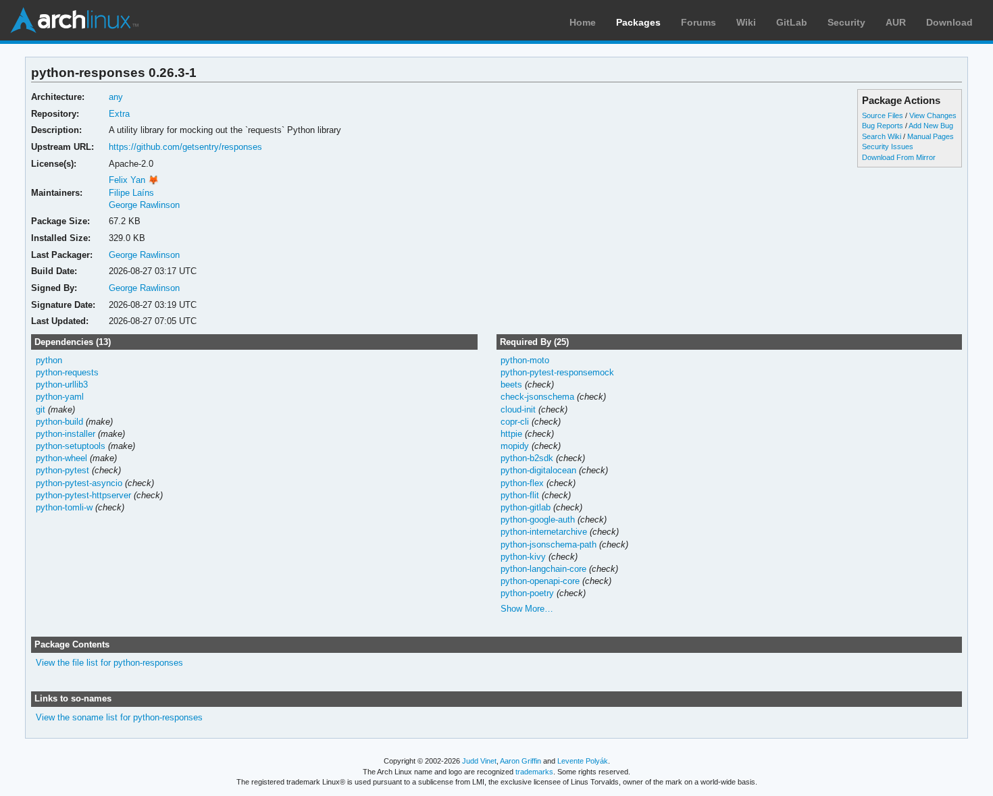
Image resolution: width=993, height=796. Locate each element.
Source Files (882, 115)
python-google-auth (538, 519)
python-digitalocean (538, 470)
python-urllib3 (62, 384)
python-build (59, 422)
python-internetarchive (544, 532)
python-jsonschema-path (548, 544)
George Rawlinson (144, 205)
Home (582, 22)
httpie (511, 434)
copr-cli (515, 422)
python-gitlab (526, 507)
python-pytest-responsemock (557, 372)
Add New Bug (931, 126)
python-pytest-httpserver (83, 495)
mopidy (515, 446)
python (49, 360)
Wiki (746, 22)
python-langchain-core (543, 569)
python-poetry (527, 593)
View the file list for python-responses (109, 663)
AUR (896, 22)
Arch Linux (74, 20)
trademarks (534, 772)
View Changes (933, 115)
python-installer (65, 434)
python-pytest (62, 470)
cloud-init (518, 409)
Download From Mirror (899, 157)
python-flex (522, 483)
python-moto (525, 360)
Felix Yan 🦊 (134, 180)
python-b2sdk (527, 458)
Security (846, 22)
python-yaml (60, 397)
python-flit (520, 495)
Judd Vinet (479, 761)
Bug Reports (882, 126)
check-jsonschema (537, 397)
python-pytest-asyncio (79, 483)
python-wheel (61, 458)
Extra (119, 114)
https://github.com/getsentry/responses (185, 147)
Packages (638, 22)
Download (949, 22)
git (40, 409)
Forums (698, 22)
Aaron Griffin (520, 761)
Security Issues (887, 146)
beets (511, 384)
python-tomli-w (64, 507)
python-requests (67, 372)
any (116, 97)
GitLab (791, 22)
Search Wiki (881, 136)
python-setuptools (70, 446)
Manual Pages (930, 136)
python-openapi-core (540, 581)
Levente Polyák (582, 761)
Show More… (527, 609)
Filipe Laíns (131, 193)
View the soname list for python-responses (119, 717)
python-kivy (523, 557)
